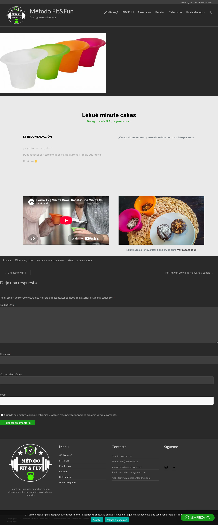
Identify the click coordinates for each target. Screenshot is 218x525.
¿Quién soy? (111, 12)
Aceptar (97, 520)
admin (8, 260)
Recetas (160, 12)
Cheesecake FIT (15, 272)
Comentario (8, 304)
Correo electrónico (12, 374)
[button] (198, 517)
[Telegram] (174, 467)
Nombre (5, 354)
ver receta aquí (186, 249)
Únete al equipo (195, 12)
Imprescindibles (56, 260)
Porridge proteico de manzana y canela (189, 272)
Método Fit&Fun (52, 11)
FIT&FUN (128, 12)
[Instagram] (166, 467)
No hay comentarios (81, 260)
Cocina (43, 260)
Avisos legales (186, 2)
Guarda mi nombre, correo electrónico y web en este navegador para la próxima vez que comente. (60, 414)
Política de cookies (203, 2)
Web (3, 394)
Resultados (144, 12)
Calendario (175, 12)
